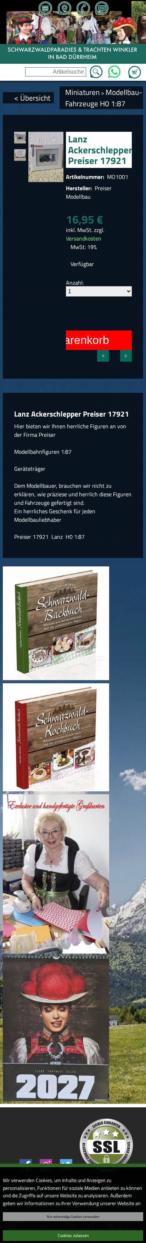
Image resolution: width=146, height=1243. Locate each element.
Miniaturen (82, 92)
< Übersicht (32, 97)
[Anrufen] (83, 9)
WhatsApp (114, 70)
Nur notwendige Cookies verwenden (73, 1216)
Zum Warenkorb (134, 68)
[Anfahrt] (64, 9)
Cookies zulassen (73, 1235)
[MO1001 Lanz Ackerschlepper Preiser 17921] (20, 137)
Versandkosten (83, 238)
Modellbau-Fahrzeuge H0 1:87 (103, 97)
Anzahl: (75, 282)
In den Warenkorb (63, 340)
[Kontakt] (102, 9)
